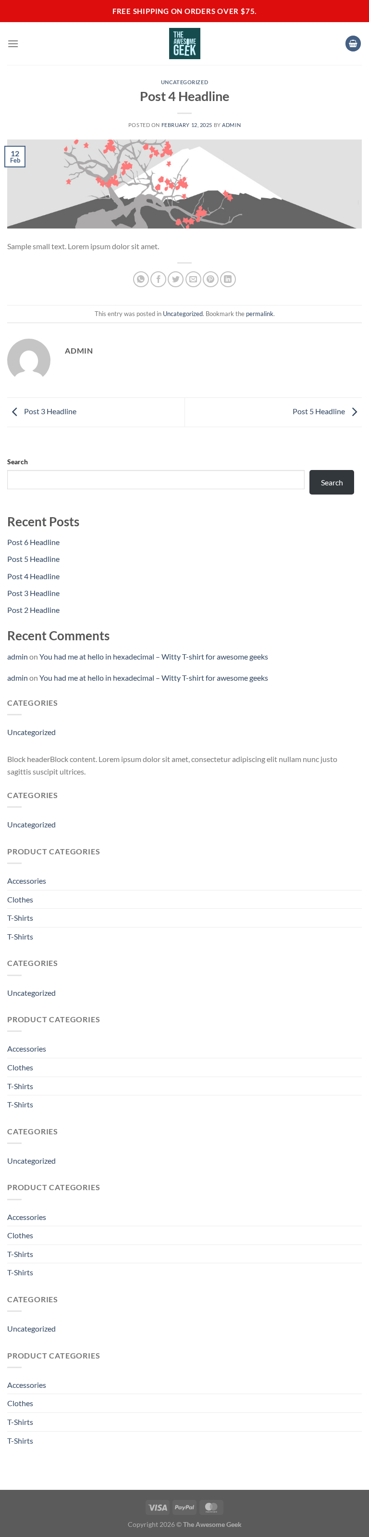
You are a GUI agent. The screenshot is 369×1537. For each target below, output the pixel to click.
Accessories (26, 880)
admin (231, 125)
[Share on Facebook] (158, 279)
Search (17, 461)
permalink (259, 314)
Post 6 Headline (33, 541)
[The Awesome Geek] (184, 43)
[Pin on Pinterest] (211, 279)
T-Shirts (20, 917)
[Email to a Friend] (193, 279)
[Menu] (13, 43)
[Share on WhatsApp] (141, 279)
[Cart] (353, 43)
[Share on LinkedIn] (228, 279)
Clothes (20, 899)
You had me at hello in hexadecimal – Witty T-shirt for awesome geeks (153, 656)
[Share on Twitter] (176, 279)
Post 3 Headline (49, 411)
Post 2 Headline (33, 609)
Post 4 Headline (33, 576)
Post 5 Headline (319, 411)
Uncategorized (184, 82)
